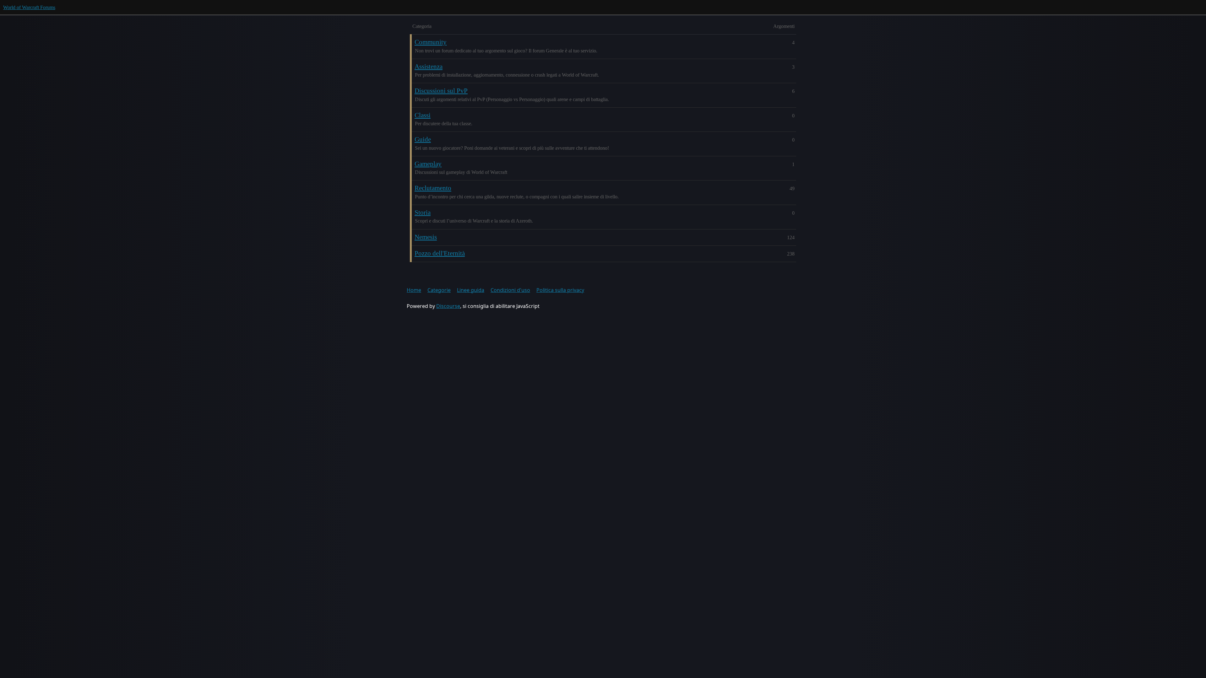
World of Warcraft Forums (29, 7)
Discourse (448, 306)
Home (414, 290)
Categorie (439, 290)
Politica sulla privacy (560, 290)
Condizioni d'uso (510, 290)
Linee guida (470, 290)
